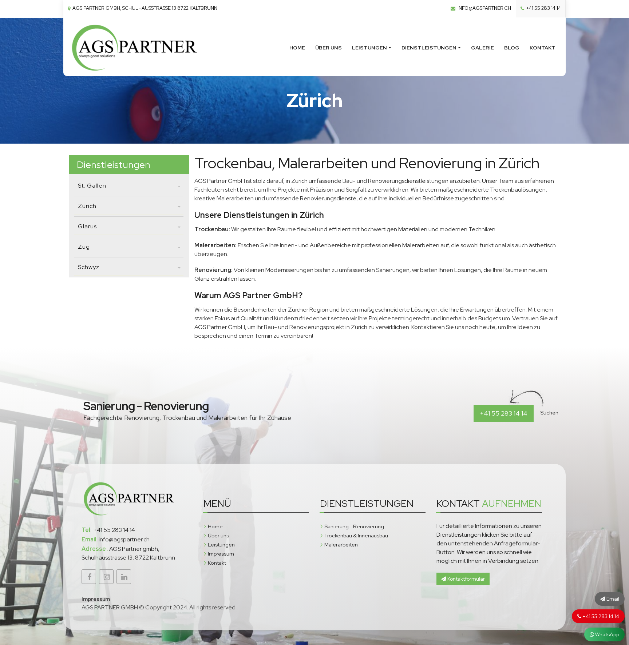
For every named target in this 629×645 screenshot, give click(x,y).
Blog (511, 47)
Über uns (218, 535)
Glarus (87, 226)
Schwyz (88, 267)
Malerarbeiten (341, 544)
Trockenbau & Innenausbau (356, 535)
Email (612, 599)
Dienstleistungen (428, 47)
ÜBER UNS (328, 47)
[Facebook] (89, 576)
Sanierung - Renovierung (354, 526)
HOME (297, 47)
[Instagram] (106, 576)
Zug (84, 247)
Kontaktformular (465, 579)
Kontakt (542, 47)
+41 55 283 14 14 (543, 8)
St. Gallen (92, 185)
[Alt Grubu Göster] (179, 187)
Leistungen (221, 544)
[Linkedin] (123, 576)
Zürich (87, 206)
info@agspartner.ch (483, 8)
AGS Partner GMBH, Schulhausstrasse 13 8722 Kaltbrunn (144, 8)
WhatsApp (606, 634)
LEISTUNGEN (369, 47)
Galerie (482, 47)
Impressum (221, 553)
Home (215, 526)
